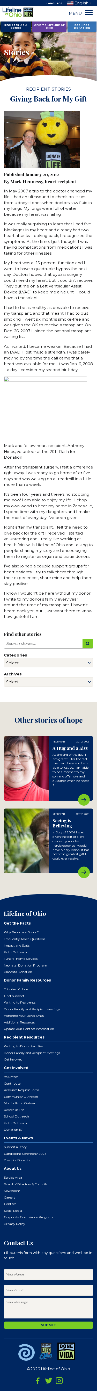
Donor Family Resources (27, 980)
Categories (15, 655)
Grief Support (14, 996)
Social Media (13, 1211)
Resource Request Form (21, 1090)
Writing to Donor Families (23, 1046)
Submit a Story (15, 1147)
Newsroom (12, 1191)
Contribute (12, 1083)
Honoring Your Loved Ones (24, 1016)
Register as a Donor (15, 26)
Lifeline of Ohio (18, 12)
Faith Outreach (15, 952)
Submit (48, 1325)
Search (88, 643)
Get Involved (13, 1059)
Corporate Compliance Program (28, 1217)
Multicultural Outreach (21, 1103)
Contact (10, 1204)
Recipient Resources (24, 1037)
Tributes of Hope (16, 989)
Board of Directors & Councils (25, 1184)
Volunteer (11, 1077)
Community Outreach (21, 1097)
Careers (9, 1197)
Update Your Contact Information (29, 1029)
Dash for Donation (82, 26)
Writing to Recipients (19, 1002)
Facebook (38, 1380)
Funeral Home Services (21, 959)
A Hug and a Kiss (84, 800)
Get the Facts (17, 923)
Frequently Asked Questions (24, 939)
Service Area (13, 1177)
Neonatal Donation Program (25, 965)
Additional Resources (19, 1022)
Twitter (49, 1380)
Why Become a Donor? (21, 932)
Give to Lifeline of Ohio (49, 26)
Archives (13, 674)
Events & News (18, 1138)
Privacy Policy (14, 1224)
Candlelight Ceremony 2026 (25, 1154)
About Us (12, 1168)
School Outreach (16, 1116)
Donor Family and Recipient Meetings (32, 1009)
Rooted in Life (14, 1110)
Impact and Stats (16, 945)
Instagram (59, 1380)
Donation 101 (13, 1129)
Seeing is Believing (84, 872)
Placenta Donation (18, 972)
